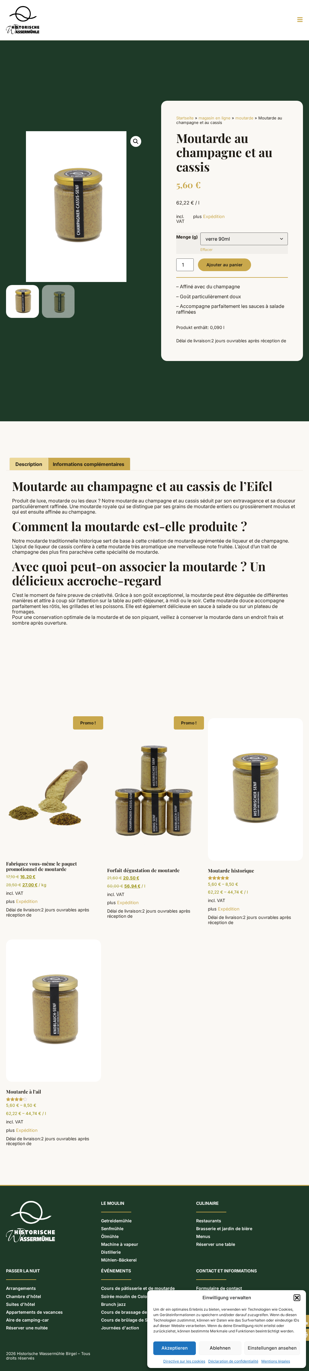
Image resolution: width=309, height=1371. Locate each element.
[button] (297, 1298)
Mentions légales (275, 1361)
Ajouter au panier (224, 264)
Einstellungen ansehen (272, 1348)
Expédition (214, 216)
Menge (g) (187, 237)
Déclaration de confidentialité (233, 1361)
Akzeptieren (174, 1348)
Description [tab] (28, 464)
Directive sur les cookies (184, 1361)
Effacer (206, 249)
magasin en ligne (215, 118)
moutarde (244, 118)
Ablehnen (220, 1348)
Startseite (185, 118)
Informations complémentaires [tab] (88, 464)
